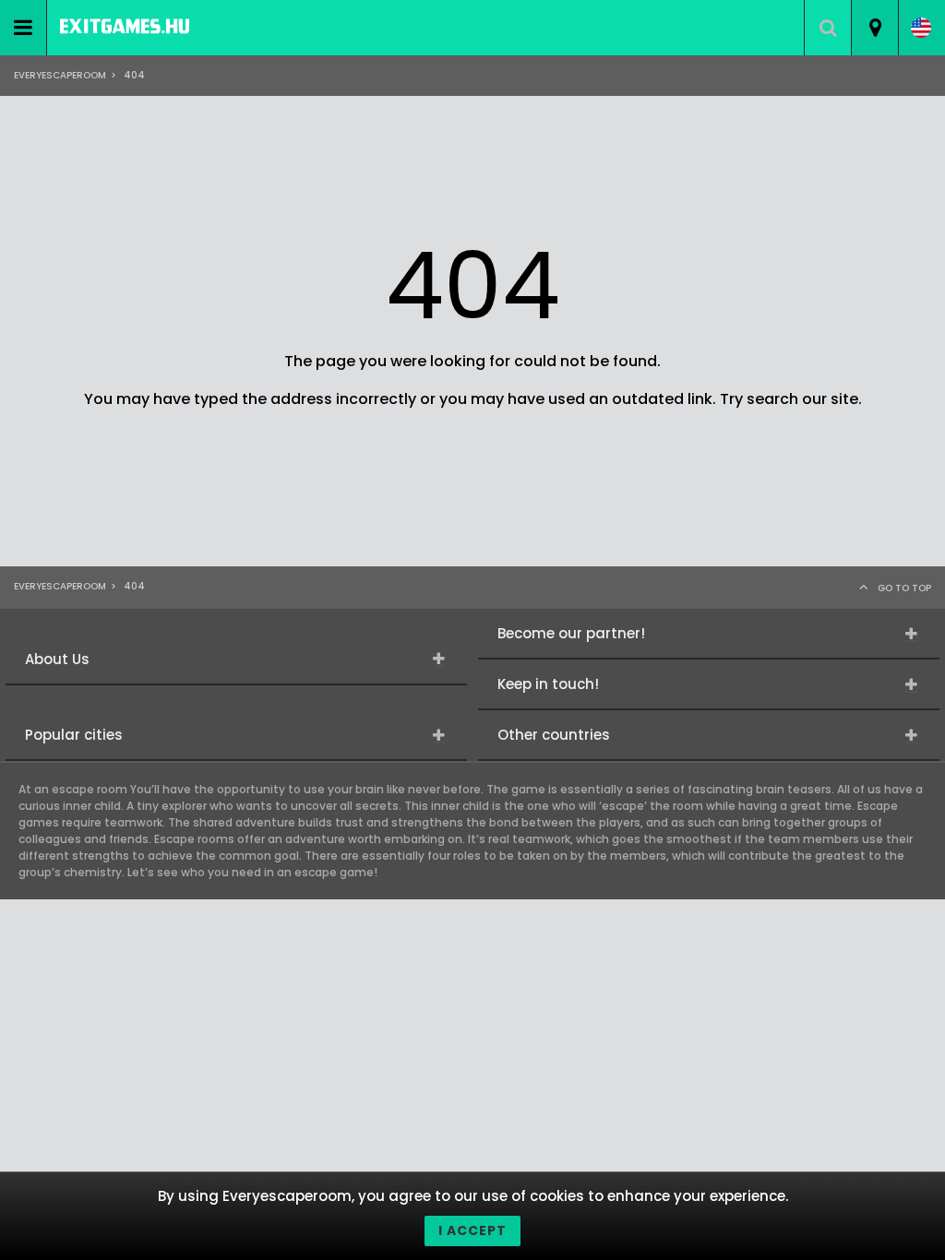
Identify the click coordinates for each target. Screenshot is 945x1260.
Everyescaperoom (60, 75)
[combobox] (874, 27)
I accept (472, 1230)
